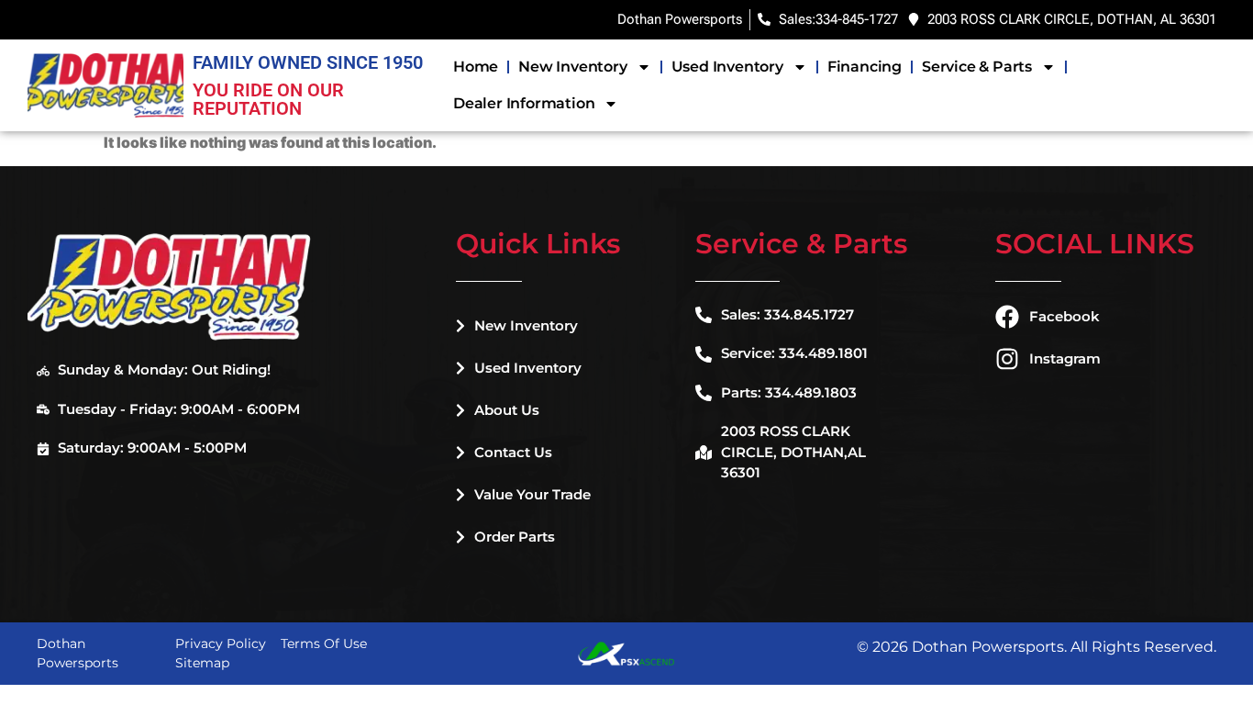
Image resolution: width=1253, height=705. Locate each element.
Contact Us (513, 452)
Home (475, 66)
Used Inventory (727, 66)
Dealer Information (523, 103)
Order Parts (514, 536)
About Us (506, 410)
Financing (864, 66)
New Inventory (572, 66)
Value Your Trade (532, 494)
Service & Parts (977, 66)
